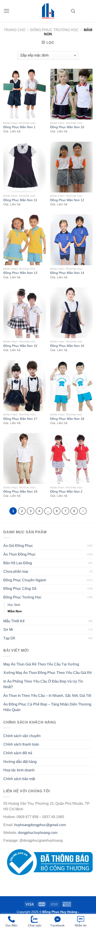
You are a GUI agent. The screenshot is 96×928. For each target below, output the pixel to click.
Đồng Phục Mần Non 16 (67, 346)
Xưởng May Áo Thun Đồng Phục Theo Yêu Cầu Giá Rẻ (47, 673)
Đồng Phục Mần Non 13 (20, 273)
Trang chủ (14, 30)
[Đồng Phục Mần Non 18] (71, 385)
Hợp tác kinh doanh (19, 770)
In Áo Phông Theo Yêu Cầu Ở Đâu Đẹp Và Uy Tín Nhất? (43, 684)
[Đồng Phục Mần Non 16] (71, 312)
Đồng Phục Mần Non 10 (67, 127)
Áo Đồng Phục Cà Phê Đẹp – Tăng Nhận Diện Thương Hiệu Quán (47, 707)
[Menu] (6, 11)
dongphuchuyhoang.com (37, 833)
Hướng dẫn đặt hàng (20, 762)
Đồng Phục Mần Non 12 (67, 200)
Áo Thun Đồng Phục (19, 554)
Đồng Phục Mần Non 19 (20, 491)
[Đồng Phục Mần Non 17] (24, 385)
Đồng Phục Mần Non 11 (20, 200)
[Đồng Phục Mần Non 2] (71, 458)
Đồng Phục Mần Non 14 (67, 273)
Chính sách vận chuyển (22, 736)
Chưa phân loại (15, 571)
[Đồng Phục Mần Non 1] (24, 94)
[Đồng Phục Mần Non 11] (24, 167)
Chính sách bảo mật (19, 779)
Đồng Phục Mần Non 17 (20, 419)
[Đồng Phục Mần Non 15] (24, 312)
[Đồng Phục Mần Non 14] (71, 239)
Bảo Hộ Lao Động (17, 563)
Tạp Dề (9, 638)
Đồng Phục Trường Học (54, 30)
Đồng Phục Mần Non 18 (67, 419)
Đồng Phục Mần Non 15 (20, 346)
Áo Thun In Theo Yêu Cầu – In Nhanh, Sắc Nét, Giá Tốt (47, 696)
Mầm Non (15, 611)
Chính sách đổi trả (17, 753)
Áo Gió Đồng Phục (18, 546)
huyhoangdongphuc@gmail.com (40, 825)
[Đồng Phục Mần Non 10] (71, 94)
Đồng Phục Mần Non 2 (66, 491)
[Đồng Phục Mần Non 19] (24, 458)
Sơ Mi (8, 629)
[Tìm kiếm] (73, 11)
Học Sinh (14, 605)
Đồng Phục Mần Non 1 (19, 127)
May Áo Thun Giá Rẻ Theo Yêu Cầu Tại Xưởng (41, 664)
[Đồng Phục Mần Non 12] (71, 167)
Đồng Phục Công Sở (20, 588)
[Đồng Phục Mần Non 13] (24, 239)
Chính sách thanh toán (21, 744)
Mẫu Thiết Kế (14, 621)
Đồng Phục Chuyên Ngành (24, 580)
